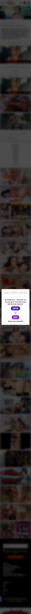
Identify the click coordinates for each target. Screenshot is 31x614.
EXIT (15, 317)
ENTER (15, 308)
